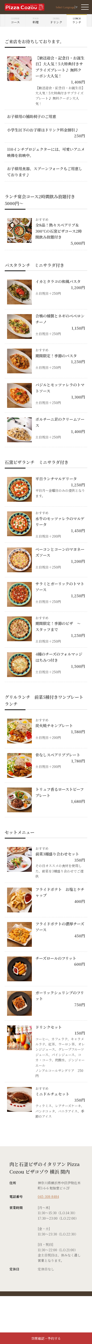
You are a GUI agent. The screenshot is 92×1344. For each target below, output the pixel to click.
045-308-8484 (48, 1196)
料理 (36, 20)
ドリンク (56, 20)
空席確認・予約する (46, 1338)
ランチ (76, 20)
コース (15, 20)
